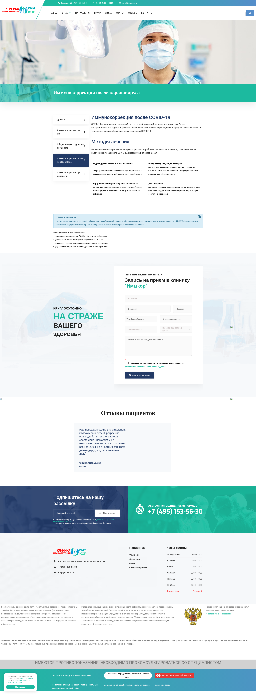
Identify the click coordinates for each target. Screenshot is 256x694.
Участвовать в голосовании (218, 614)
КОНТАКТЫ (146, 13)
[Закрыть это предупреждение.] (199, 217)
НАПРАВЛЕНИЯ (82, 13)
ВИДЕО (108, 13)
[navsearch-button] (250, 13)
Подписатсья (109, 513)
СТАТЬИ (120, 13)
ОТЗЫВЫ (132, 13)
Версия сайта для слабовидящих (176, 675)
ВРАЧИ (97, 13)
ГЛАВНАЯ (53, 13)
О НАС (65, 13)
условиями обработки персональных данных (145, 367)
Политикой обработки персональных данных (18, 681)
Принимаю (20, 687)
